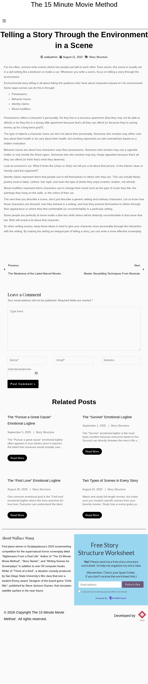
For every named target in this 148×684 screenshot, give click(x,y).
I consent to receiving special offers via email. (104, 591)
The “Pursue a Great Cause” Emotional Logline (29, 420)
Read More (17, 458)
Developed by (124, 616)
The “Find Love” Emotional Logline (34, 481)
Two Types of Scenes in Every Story (110, 481)
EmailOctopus (119, 598)
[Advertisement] (74, 655)
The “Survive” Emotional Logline (107, 417)
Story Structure (98, 57)
